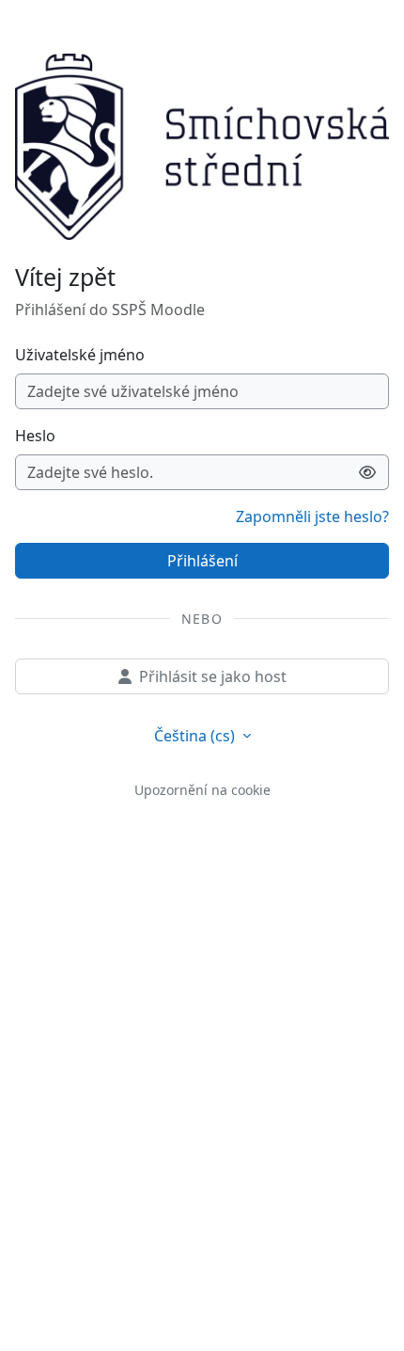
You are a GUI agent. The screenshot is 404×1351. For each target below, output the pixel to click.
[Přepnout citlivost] (368, 472)
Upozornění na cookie (202, 790)
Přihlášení (202, 560)
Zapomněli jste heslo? (312, 516)
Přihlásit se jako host (213, 676)
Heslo (35, 435)
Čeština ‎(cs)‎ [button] (196, 735)
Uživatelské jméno (80, 354)
